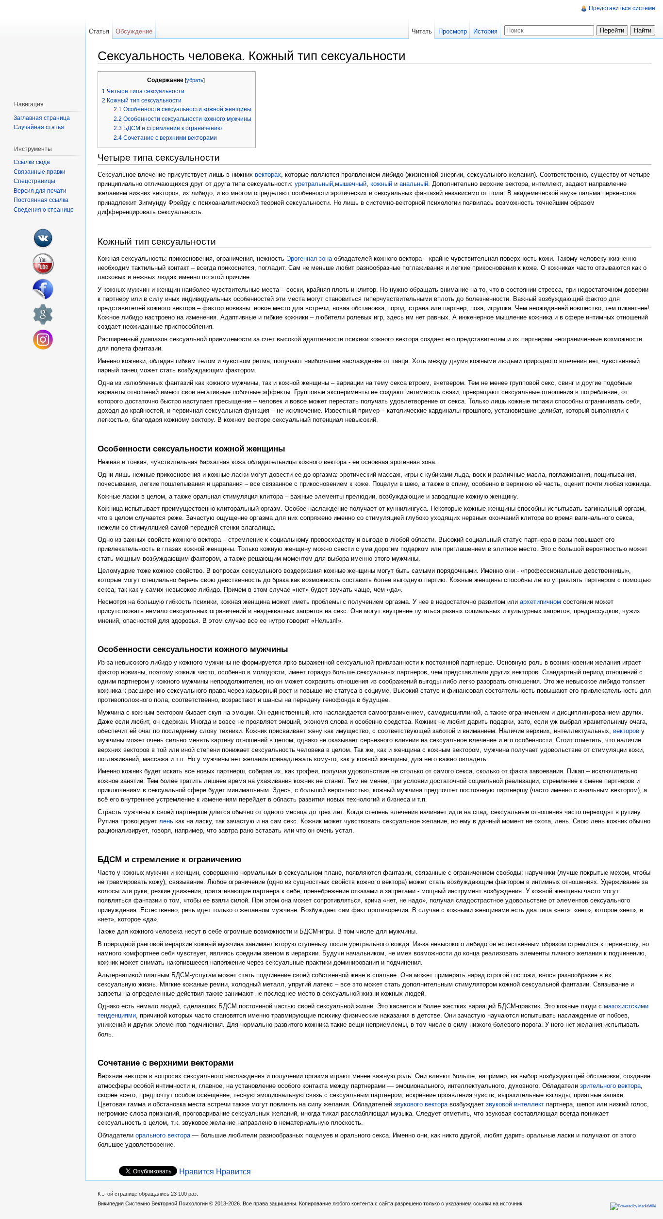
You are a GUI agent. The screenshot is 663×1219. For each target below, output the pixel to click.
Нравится (196, 1172)
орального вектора (162, 1135)
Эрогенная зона (309, 258)
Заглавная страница (42, 118)
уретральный (314, 183)
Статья (99, 31)
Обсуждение (134, 31)
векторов (626, 731)
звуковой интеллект (515, 1104)
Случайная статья (39, 127)
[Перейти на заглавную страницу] (43, 46)
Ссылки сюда (32, 162)
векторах (268, 174)
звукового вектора (421, 1104)
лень (166, 821)
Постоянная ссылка (41, 200)
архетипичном (540, 601)
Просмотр (452, 31)
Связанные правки (40, 171)
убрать (194, 80)
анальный (413, 183)
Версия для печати (40, 190)
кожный (381, 183)
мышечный (350, 183)
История (485, 31)
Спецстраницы (34, 181)
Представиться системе (622, 8)
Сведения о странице (44, 209)
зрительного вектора (610, 1085)
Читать (422, 31)
